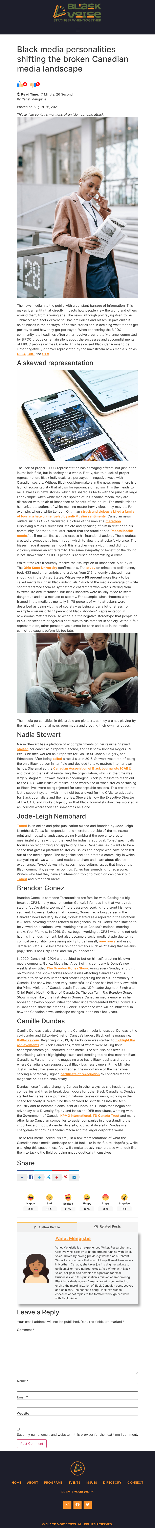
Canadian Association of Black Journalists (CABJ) (92, 768)
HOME (16, 1482)
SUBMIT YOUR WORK (77, 1492)
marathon (113, 521)
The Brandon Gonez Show (67, 968)
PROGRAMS (53, 1482)
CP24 (21, 354)
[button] (77, 29)
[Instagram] (67, 1505)
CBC (31, 354)
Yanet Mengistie (73, 1238)
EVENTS (74, 1482)
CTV (45, 354)
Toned (22, 826)
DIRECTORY (112, 1482)
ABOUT (32, 1482)
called (57, 759)
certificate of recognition (80, 1074)
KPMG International (75, 1116)
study (90, 568)
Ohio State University (40, 568)
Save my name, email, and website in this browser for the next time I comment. (77, 1434)
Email (22, 1397)
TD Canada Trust (106, 1116)
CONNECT (135, 1482)
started (22, 749)
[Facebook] (77, 1505)
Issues (91, 1482)
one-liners (107, 941)
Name (22, 1381)
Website (23, 1413)
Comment (26, 1329)
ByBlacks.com (28, 1040)
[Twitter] (88, 1505)
